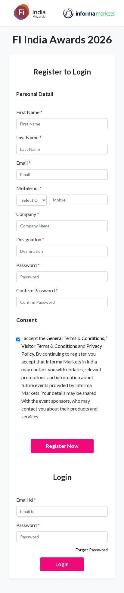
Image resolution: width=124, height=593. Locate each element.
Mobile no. (29, 188)
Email (23, 163)
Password (28, 265)
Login (62, 564)
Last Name (29, 137)
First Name (29, 112)
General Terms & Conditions (75, 338)
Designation (30, 239)
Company (27, 214)
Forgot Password (92, 549)
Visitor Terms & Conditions (49, 346)
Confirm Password (37, 290)
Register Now (62, 446)
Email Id (26, 500)
